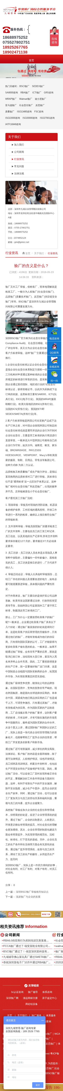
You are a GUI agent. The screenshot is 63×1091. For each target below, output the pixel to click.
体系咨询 (47, 992)
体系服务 (51, 1015)
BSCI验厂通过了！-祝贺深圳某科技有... (26, 951)
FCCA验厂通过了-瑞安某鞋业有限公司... (26, 945)
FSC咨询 (38, 111)
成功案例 (46, 1021)
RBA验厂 (25, 92)
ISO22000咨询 (12, 118)
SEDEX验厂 (38, 86)
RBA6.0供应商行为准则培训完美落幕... (25, 940)
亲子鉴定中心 (49, 998)
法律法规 (19, 173)
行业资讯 (19, 159)
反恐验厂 (40, 105)
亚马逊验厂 (11, 105)
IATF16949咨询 (13, 124)
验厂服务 (36, 1015)
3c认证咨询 (17, 992)
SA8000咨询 (11, 92)
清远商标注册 (30, 998)
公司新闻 (19, 151)
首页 (31, 60)
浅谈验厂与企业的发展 (28, 896)
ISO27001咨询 (47, 118)
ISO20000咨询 (30, 118)
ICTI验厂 (36, 92)
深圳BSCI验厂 (13, 338)
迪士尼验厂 (40, 99)
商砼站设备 (31, 1004)
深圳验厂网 (12, 998)
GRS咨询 (48, 92)
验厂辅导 (33, 992)
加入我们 (19, 144)
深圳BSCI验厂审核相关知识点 (32, 891)
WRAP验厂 (11, 99)
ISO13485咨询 (24, 111)
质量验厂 (9, 111)
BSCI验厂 (24, 86)
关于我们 (39, 253)
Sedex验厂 (46, 1033)
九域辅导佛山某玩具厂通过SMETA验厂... (27, 956)
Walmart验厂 (25, 99)
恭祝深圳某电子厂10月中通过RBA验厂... (26, 962)
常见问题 (19, 166)
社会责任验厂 (26, 105)
